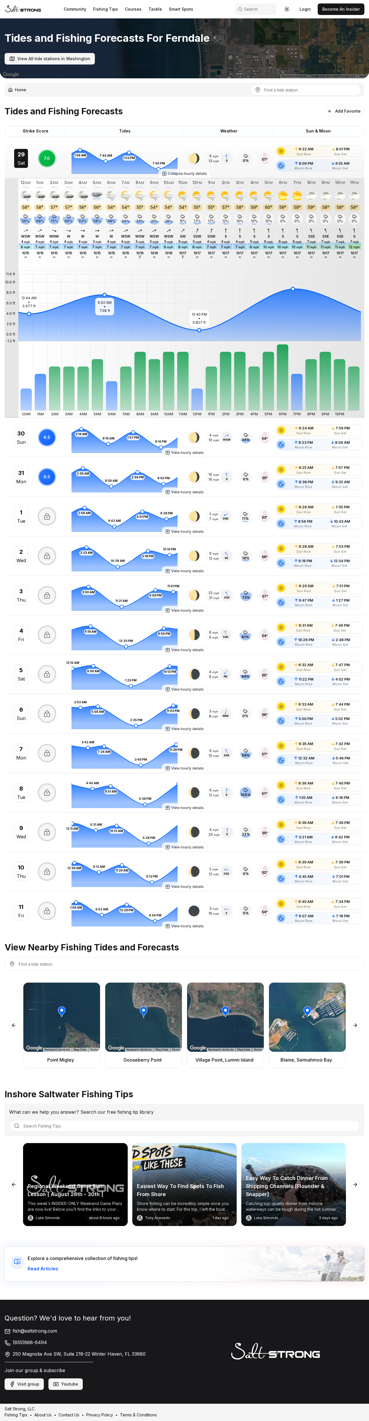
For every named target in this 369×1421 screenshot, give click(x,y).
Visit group (28, 1384)
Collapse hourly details (187, 173)
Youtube (69, 1384)
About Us (43, 1414)
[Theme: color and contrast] (287, 9)
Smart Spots (181, 9)
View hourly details (187, 452)
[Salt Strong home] (23, 9)
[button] (194, 158)
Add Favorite (348, 111)
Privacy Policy (99, 1414)
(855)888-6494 (30, 1342)
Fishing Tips (105, 9)
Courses (133, 9)
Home (20, 89)
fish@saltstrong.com (35, 1331)
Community (75, 9)
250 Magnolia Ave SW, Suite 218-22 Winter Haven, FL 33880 (79, 1354)
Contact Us (69, 1414)
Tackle (155, 9)
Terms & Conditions (138, 1414)
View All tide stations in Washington (53, 58)
